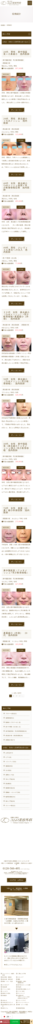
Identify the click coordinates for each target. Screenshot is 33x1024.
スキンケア (20, 977)
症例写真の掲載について (24, 989)
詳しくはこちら (16, 110)
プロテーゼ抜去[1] (11, 713)
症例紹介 (4, 995)
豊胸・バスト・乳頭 (7, 981)
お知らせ (4, 1000)
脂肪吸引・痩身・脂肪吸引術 (22, 982)
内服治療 (4, 987)
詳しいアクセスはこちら (14, 964)
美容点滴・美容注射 (7, 979)
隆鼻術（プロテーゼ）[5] (13, 722)
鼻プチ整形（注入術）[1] (13, 726)
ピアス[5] (8, 757)
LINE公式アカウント (7, 1002)
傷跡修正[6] (9, 766)
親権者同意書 (21, 1008)
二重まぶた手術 (22, 973)
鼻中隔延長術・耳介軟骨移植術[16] (16, 731)
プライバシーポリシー (23, 1002)
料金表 (19, 987)
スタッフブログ (22, 1000)
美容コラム (5, 1008)
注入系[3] (8, 770)
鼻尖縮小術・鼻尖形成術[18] (14, 735)
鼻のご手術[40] (10, 801)
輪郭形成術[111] (10, 796)
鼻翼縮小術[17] (10, 740)
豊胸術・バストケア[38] (13, 792)
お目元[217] (9, 753)
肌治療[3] (8, 783)
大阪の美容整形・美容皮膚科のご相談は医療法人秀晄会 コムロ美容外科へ (19, 1012)
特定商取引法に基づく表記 (8, 1005)
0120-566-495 (11, 868)
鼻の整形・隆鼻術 (7, 977)
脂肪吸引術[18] (10, 788)
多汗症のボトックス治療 (24, 985)
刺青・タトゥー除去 (23, 1004)
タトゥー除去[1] (10, 805)
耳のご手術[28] (10, 779)
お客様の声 (24, 997)
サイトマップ (21, 993)
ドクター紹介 (21, 991)
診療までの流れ (6, 993)
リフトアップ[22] (11, 761)
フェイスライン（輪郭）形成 (8, 974)
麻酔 (19, 979)
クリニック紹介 (6, 989)
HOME (3, 25)
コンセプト (5, 991)
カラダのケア (5, 985)
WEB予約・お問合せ (16, 880)
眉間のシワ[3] (10, 775)
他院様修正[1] (10, 718)
